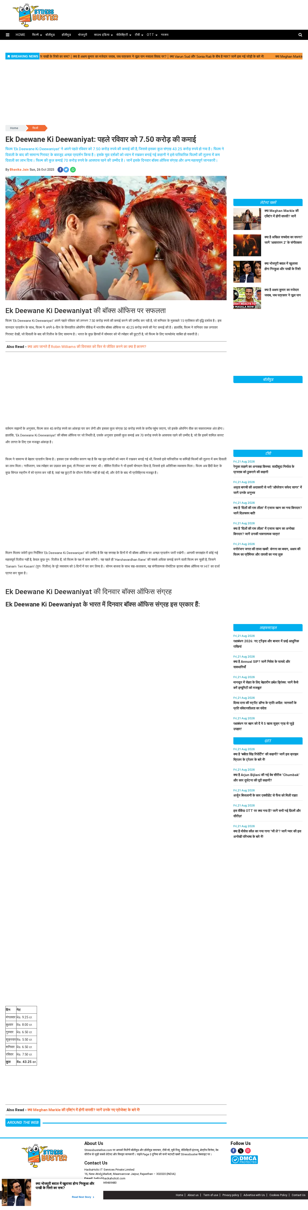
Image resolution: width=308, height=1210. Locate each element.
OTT (150, 34)
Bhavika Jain (19, 169)
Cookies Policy (278, 1195)
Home (14, 128)
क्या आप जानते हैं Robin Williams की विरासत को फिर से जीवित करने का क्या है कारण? (87, 346)
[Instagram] (248, 1150)
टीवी (137, 34)
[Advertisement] (189, 13)
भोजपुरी (82, 34)
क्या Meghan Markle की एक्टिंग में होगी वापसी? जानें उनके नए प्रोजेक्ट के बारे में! (84, 1110)
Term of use (210, 1195)
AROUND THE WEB (23, 1122)
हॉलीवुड (66, 34)
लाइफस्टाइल (268, 627)
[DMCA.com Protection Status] (244, 1159)
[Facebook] (233, 1150)
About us (193, 1195)
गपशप (165, 34)
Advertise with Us (254, 1195)
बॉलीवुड (50, 34)
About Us (93, 1143)
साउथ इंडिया (102, 34)
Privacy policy (231, 1195)
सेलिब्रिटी (122, 34)
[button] (7, 34)
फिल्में (35, 34)
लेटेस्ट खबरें (268, 202)
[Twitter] (241, 1151)
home (20, 34)
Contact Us (96, 1163)
